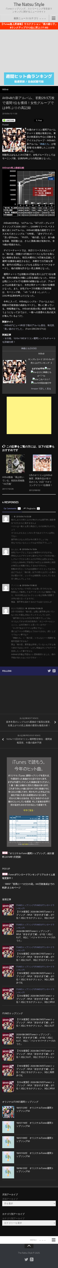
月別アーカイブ (10, 1199)
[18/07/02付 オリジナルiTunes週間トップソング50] (8, 1157)
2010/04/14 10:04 (29, 549)
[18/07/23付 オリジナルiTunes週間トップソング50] (8, 1112)
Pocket (5, 124)
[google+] (54, 671)
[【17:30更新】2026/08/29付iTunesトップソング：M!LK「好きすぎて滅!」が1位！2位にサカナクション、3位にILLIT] (8, 910)
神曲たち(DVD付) (29, 348)
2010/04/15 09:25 (35, 608)
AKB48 (5, 89)
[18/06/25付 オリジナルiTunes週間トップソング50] (8, 1172)
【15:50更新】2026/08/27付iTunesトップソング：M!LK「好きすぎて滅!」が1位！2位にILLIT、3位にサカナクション (35, 956)
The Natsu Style (29, 4)
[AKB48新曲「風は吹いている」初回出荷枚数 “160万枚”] (15, 464)
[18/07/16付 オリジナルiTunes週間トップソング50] (8, 1127)
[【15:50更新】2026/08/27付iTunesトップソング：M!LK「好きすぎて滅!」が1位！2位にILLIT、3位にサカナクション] (8, 952)
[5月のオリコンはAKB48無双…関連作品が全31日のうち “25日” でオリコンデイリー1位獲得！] (42, 463)
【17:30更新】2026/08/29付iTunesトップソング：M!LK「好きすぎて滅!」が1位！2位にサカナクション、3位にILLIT (35, 914)
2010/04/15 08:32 (29, 585)
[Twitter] (49, 671)
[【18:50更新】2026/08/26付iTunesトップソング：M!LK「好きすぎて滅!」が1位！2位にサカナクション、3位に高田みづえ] (8, 971)
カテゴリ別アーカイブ (13, 1218)
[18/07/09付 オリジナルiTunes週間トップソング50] (8, 1142)
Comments (13, 508)
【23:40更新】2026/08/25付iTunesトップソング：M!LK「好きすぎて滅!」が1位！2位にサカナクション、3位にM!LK (35, 998)
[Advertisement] (29, 50)
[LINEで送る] (8, 120)
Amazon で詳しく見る (41, 388)
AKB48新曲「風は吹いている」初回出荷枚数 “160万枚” (13, 480)
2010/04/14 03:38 (23, 516)
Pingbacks (33, 508)
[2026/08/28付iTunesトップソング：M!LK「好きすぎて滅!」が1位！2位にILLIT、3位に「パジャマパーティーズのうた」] (8, 929)
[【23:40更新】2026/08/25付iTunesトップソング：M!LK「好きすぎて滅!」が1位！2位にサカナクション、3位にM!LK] (8, 994)
